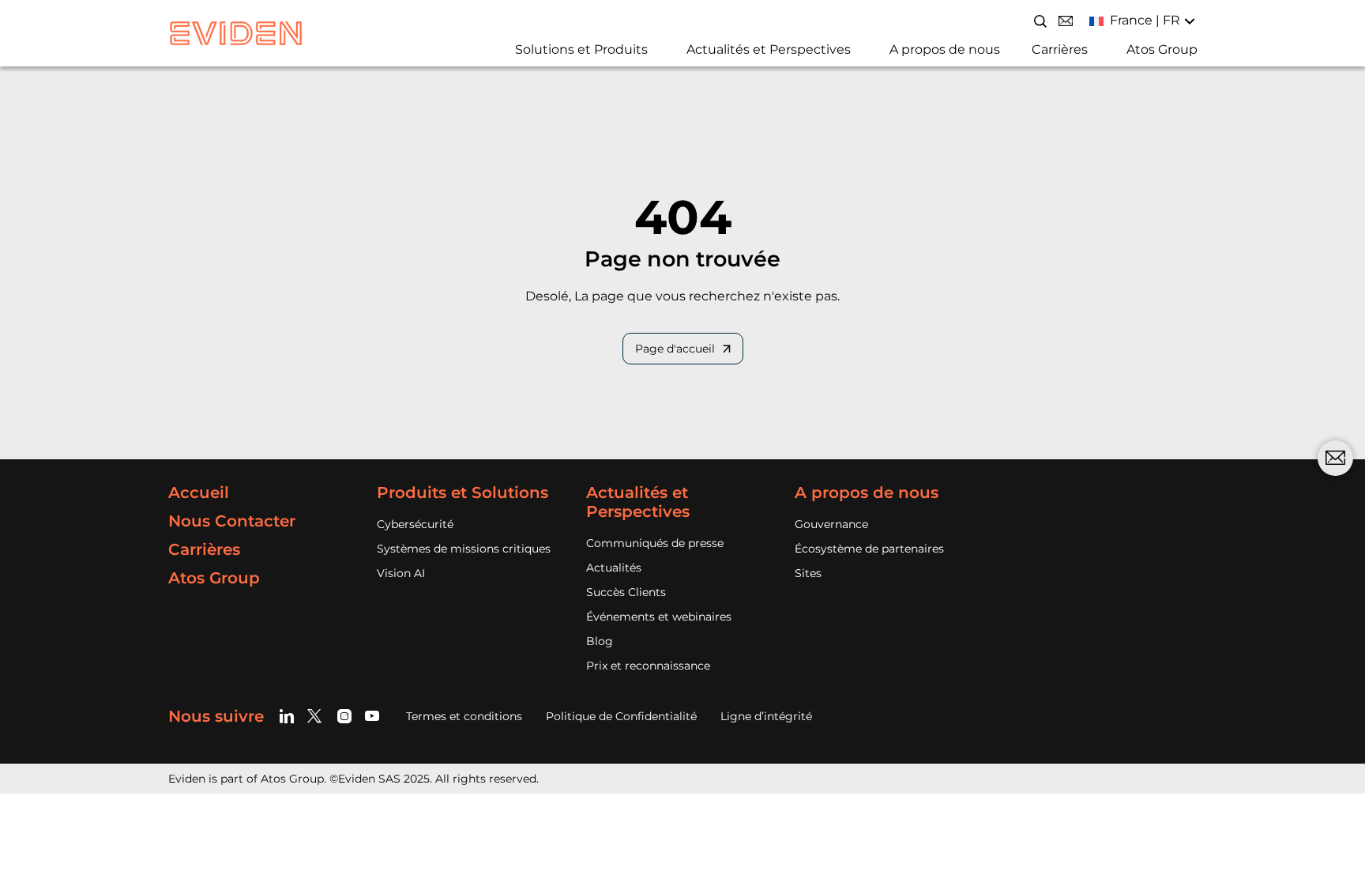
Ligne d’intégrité (766, 716)
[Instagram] (345, 716)
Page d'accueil (675, 349)
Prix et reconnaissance (648, 665)
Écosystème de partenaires (869, 548)
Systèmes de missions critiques (464, 548)
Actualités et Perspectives (768, 49)
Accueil (198, 492)
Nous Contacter (231, 520)
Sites (808, 573)
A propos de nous (944, 49)
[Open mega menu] (509, 54)
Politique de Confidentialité (621, 716)
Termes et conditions (464, 716)
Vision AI (401, 573)
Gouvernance (831, 524)
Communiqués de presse (655, 543)
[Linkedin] (289, 716)
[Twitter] (317, 716)
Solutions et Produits (581, 49)
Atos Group (1162, 49)
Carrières (1060, 49)
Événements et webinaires (658, 616)
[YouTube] (372, 716)
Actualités (613, 567)
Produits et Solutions (462, 492)
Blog (599, 641)
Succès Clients (626, 592)
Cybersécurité (415, 524)
